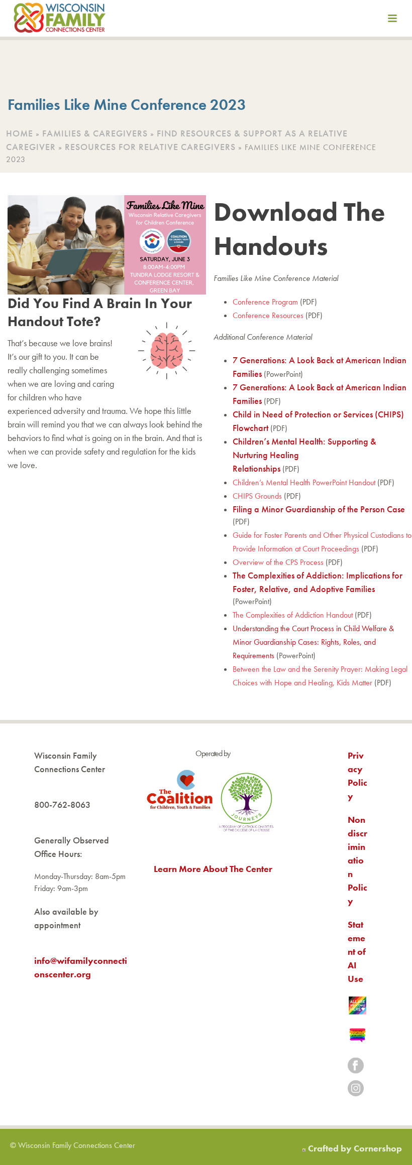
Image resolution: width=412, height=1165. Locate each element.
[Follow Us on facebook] (356, 1066)
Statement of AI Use (357, 951)
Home (19, 133)
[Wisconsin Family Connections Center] (59, 20)
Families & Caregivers (95, 133)
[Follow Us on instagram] (356, 1089)
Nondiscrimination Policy (357, 860)
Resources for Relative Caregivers (150, 147)
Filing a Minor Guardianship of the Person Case (319, 509)
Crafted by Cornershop (355, 1148)
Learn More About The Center (213, 869)
